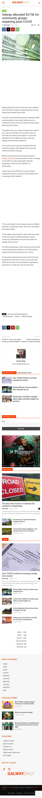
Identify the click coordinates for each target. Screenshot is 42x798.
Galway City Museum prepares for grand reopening (30, 340)
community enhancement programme (17, 314)
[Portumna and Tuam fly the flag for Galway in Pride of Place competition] (7, 522)
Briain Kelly (7, 25)
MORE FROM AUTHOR (24, 373)
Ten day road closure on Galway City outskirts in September (18, 504)
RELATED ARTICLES (9, 373)
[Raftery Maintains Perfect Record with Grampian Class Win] (7, 610)
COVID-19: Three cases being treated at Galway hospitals (11, 340)
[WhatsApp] (17, 29)
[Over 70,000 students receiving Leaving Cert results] (7, 380)
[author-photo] (21, 358)
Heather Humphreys (9, 158)
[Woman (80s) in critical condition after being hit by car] (7, 389)
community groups (8, 316)
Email (3, 421)
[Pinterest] (13, 29)
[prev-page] (3, 406)
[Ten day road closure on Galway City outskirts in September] (21, 487)
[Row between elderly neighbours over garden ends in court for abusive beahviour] (7, 531)
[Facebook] (4, 29)
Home (3, 7)
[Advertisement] (21, 84)
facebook (17, 316)
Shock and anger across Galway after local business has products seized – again (27, 725)
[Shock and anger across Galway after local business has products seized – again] (7, 726)
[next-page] (6, 406)
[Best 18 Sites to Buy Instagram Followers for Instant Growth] (7, 705)
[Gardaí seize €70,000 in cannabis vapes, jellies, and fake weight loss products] (7, 399)
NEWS (8, 7)
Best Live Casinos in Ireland (23, 712)
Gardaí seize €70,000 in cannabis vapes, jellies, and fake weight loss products (26, 399)
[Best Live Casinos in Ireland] (7, 716)
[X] (8, 29)
